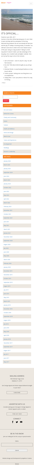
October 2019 (7, 278)
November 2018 (8, 309)
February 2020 (7, 263)
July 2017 (6, 354)
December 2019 (8, 271)
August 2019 (7, 286)
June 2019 (6, 293)
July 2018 (6, 324)
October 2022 (7, 187)
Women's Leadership (9, 151)
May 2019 (6, 297)
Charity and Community (10, 117)
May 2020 (6, 256)
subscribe (17, 392)
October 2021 (7, 214)
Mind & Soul (7, 136)
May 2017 (6, 362)
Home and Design (8, 132)
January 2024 (7, 184)
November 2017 (8, 343)
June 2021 (6, 221)
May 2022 (6, 195)
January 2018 (7, 339)
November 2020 (8, 237)
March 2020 (7, 259)
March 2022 (7, 203)
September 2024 (8, 172)
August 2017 (7, 350)
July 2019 (6, 290)
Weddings (6, 148)
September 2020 (8, 240)
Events (5, 121)
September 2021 (8, 218)
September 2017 (8, 346)
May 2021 (6, 225)
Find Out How (17, 414)
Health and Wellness (9, 129)
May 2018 (6, 331)
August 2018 (7, 320)
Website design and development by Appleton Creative (17, 458)
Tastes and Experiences (10, 140)
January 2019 (7, 305)
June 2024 (6, 176)
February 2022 (7, 206)
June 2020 (6, 252)
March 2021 (7, 229)
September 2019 (8, 282)
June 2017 (6, 358)
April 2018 (6, 335)
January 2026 (7, 161)
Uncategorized (7, 144)
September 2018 (8, 316)
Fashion (6, 125)
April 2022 (6, 199)
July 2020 (6, 248)
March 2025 (7, 165)
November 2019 (8, 274)
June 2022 (6, 191)
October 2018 (7, 312)
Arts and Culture (8, 110)
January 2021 (7, 233)
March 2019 (7, 301)
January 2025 (7, 168)
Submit (17, 450)
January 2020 (7, 267)
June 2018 (6, 328)
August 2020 (7, 244)
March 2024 (7, 180)
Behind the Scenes (9, 113)
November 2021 (8, 210)
